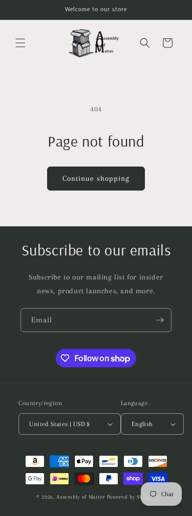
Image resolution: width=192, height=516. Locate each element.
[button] (20, 43)
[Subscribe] (159, 320)
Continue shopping (96, 178)
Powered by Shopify (131, 497)
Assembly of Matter (80, 497)
